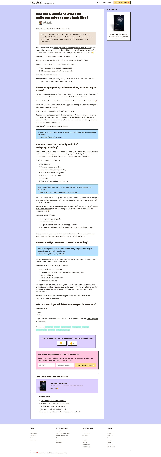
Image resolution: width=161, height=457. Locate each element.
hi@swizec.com (62, 453)
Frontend (84, 440)
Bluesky (110, 440)
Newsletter (110, 435)
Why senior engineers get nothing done (55, 403)
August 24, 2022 (73, 192)
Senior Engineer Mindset (62, 433)
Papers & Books (86, 447)
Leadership (52, 330)
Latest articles (34, 431)
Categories (34, 433)
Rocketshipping (89, 101)
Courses (58, 440)
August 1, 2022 (59, 137)
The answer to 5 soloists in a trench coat (55, 409)
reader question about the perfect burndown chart (72, 48)
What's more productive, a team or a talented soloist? (60, 412)
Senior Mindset (66, 327)
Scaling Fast (59, 431)
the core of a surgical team (63, 296)
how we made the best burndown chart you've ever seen (71, 50)
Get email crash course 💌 (85, 365)
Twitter (109, 438)
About (110, 3)
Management (76, 327)
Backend (84, 442)
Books (104, 3)
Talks (32, 438)
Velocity (57, 327)
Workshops (59, 442)
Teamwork (85, 327)
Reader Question (41, 330)
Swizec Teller (43, 2)
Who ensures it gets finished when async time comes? (66, 304)
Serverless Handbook (62, 435)
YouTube (110, 444)
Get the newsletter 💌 (122, 3)
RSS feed (33, 440)
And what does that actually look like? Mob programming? (57, 146)
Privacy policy (111, 447)
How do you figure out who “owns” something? (62, 242)
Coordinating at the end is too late (53, 401)
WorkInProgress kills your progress (53, 406)
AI (82, 438)
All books (58, 438)
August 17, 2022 (60, 254)
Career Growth (86, 444)
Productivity (49, 327)
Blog (98, 3)
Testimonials (111, 433)
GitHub (109, 442)
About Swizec (111, 431)
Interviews (33, 435)
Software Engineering (63, 330)
